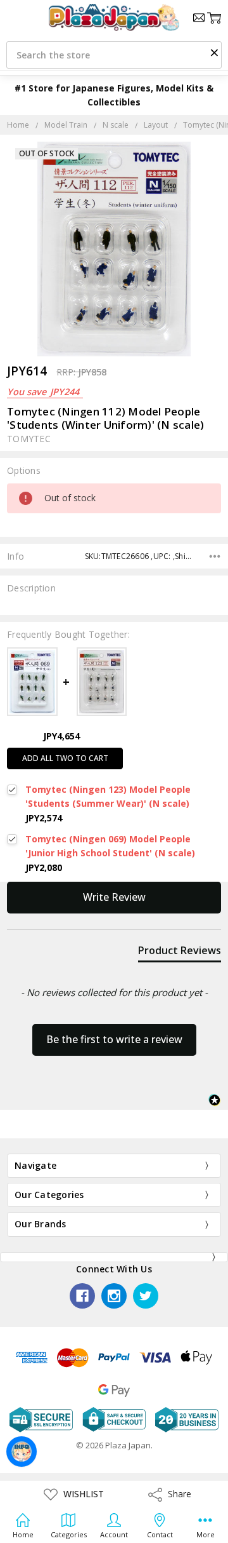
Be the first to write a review (114, 1039)
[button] (214, 52)
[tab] (179, 952)
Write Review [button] (114, 897)
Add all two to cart (65, 758)
